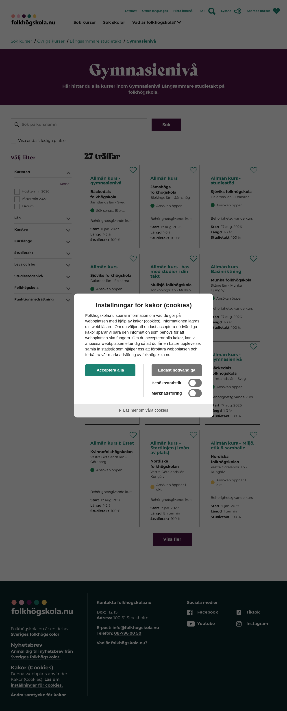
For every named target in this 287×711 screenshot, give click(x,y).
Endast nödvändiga (176, 370)
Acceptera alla (110, 370)
